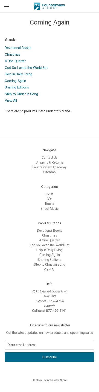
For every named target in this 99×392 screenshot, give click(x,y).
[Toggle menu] (6, 6)
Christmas (12, 54)
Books (49, 204)
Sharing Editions (17, 87)
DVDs (49, 194)
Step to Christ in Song (21, 94)
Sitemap (49, 172)
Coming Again (15, 81)
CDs (49, 199)
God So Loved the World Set (26, 68)
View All (11, 100)
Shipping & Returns (49, 162)
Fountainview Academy (49, 167)
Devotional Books (18, 48)
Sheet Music (49, 208)
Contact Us (50, 157)
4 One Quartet (15, 61)
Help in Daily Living (18, 74)
